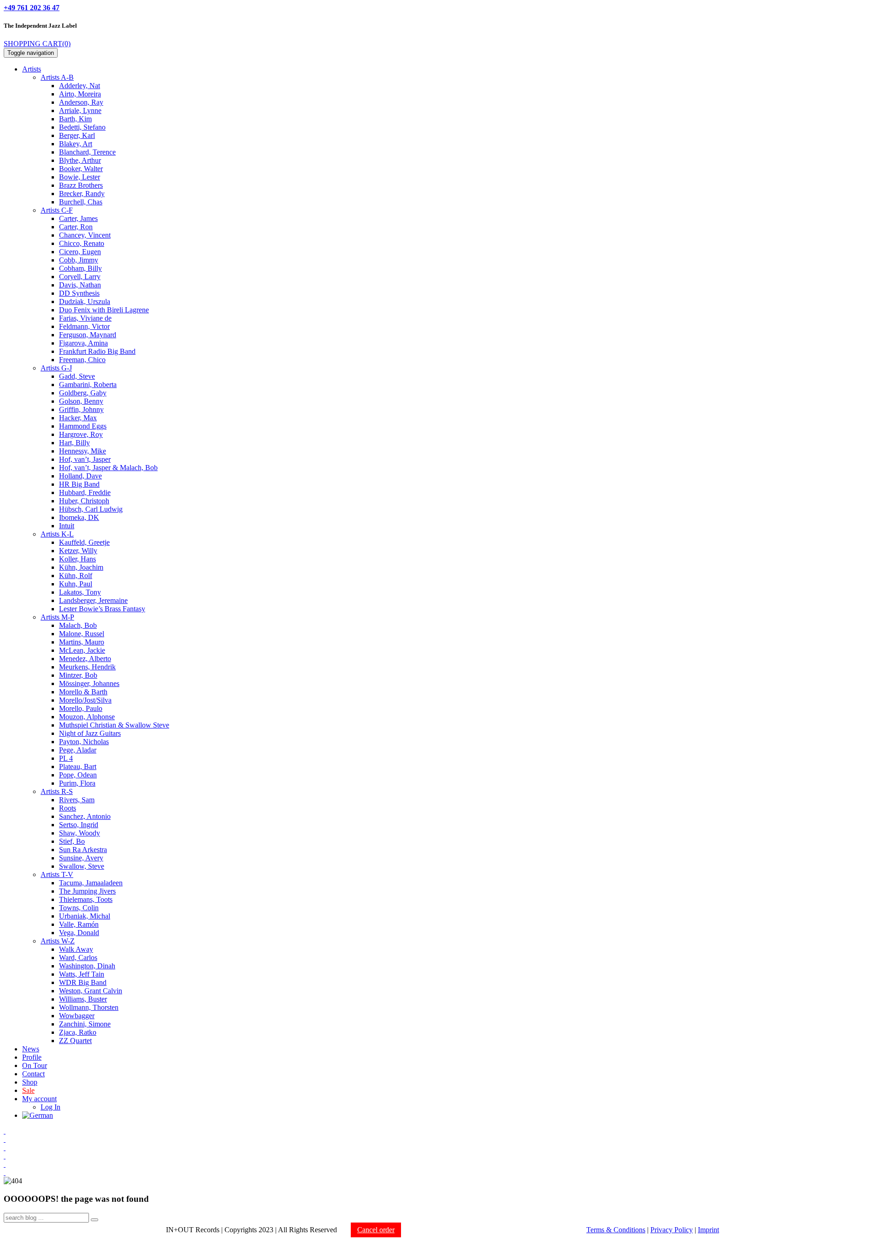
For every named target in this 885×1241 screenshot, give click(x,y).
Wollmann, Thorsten (88, 1007)
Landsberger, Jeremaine (93, 600)
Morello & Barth (83, 692)
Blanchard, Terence (87, 152)
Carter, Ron (76, 227)
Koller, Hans (77, 559)
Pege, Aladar (77, 750)
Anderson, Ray (81, 102)
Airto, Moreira (80, 94)
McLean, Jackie (82, 650)
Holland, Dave (80, 476)
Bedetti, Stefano (82, 127)
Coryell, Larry (79, 276)
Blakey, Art (75, 144)
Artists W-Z (58, 941)
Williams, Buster (83, 999)
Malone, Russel (81, 634)
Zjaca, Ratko (77, 1032)
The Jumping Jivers (87, 891)
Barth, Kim (75, 119)
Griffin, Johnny (81, 409)
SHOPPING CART (37, 44)
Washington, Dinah (87, 966)
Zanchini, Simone (85, 1024)
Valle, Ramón (79, 924)
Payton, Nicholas (84, 742)
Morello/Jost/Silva (85, 700)
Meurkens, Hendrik (87, 667)
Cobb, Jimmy (78, 260)
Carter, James (78, 218)
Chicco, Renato (81, 243)
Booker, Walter (81, 169)
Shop (29, 1082)
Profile (31, 1057)
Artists (31, 69)
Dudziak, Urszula (84, 301)
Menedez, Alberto (85, 658)
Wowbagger (76, 1016)
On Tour (34, 1065)
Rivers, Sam (76, 800)
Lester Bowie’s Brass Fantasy (102, 609)
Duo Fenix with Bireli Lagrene (104, 310)
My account (39, 1099)
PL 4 (66, 758)
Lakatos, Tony (80, 592)
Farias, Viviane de (85, 318)
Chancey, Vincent (85, 235)
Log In (50, 1107)
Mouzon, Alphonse (87, 717)
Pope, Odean (78, 775)
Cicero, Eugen (80, 252)
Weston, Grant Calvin (90, 991)
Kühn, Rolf (75, 575)
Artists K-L (57, 534)
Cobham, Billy (80, 268)
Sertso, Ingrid (78, 825)
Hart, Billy (74, 443)
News (30, 1049)
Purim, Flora (77, 783)
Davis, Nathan (80, 285)
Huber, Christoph (84, 501)
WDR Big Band (82, 982)
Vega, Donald (79, 933)
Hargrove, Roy (81, 434)
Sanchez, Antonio (85, 816)
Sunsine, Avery (81, 858)
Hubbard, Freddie (85, 492)
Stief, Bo (72, 841)
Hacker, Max (78, 418)
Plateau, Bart (77, 766)
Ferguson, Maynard (87, 335)
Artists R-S (57, 791)
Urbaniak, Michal (84, 916)
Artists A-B (57, 77)
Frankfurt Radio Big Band (97, 351)
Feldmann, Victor (84, 326)
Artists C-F (57, 210)
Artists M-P (57, 617)
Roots (67, 808)
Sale (28, 1090)
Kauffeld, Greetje (84, 542)
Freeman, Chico (82, 360)
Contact (33, 1074)
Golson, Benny (81, 401)
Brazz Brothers (81, 185)
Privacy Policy (671, 1230)
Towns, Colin (79, 908)
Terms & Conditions (615, 1230)
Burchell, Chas (80, 202)
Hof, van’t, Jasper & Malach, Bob (108, 467)
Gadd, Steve (77, 376)
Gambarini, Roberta (88, 384)
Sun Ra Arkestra (83, 849)
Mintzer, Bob (78, 675)
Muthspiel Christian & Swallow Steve (114, 725)
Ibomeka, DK (79, 517)
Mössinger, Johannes (89, 683)
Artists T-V (57, 874)
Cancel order (376, 1230)
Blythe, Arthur (80, 160)
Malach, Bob (78, 625)
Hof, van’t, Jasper (85, 459)
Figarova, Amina (83, 343)
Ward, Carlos (78, 957)
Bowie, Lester (79, 177)
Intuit (66, 526)
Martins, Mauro (81, 642)
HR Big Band (79, 484)
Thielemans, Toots (85, 899)
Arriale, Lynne (80, 110)
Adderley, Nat (79, 85)
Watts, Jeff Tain (81, 974)
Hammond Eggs (82, 426)
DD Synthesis (79, 293)
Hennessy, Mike (82, 451)
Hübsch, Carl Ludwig (91, 509)
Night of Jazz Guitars (90, 733)
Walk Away (76, 949)
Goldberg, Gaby (82, 393)
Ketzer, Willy (78, 551)
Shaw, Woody (79, 833)
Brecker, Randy (82, 193)
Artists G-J (56, 368)
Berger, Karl (77, 135)
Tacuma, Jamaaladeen (91, 883)
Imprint (708, 1230)
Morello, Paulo (80, 708)
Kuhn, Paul (75, 584)
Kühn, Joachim (81, 567)
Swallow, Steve (81, 866)
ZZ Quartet (75, 1040)
